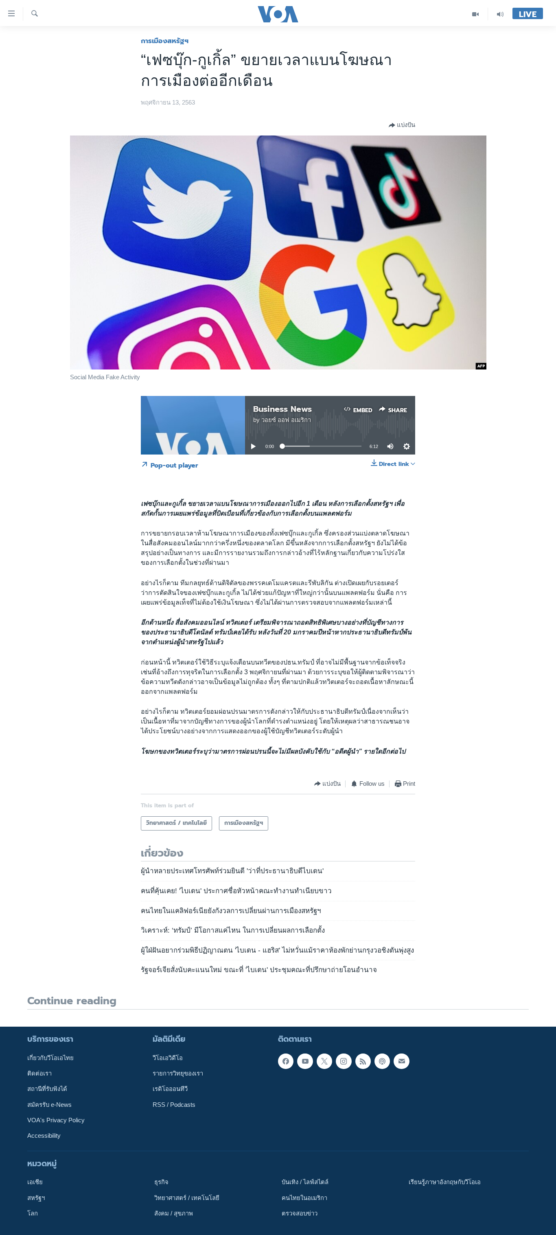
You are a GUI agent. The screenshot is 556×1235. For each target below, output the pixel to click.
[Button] (402, 125)
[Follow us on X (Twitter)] (324, 1061)
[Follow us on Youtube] (305, 1061)
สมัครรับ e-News (49, 1104)
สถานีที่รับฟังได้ (47, 1089)
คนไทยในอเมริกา (304, 1197)
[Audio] (500, 14)
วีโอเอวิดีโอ (168, 1057)
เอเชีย (35, 1182)
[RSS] (363, 1061)
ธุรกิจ (161, 1182)
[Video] (475, 14)
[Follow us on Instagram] (343, 1061)
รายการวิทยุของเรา (178, 1073)
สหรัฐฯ (36, 1197)
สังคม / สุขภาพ (173, 1213)
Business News (282, 409)
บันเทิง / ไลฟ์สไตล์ (305, 1182)
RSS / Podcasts (174, 1104)
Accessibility (44, 1135)
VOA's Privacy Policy (56, 1120)
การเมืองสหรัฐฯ (164, 40)
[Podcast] (382, 1061)
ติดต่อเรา (39, 1073)
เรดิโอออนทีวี (170, 1089)
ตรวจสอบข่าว (299, 1213)
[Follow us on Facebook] (285, 1061)
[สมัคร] (401, 1061)
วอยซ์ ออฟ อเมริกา (286, 420)
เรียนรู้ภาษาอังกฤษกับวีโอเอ (445, 1182)
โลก (32, 1213)
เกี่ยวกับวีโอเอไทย (50, 1057)
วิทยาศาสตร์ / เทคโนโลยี (186, 1197)
